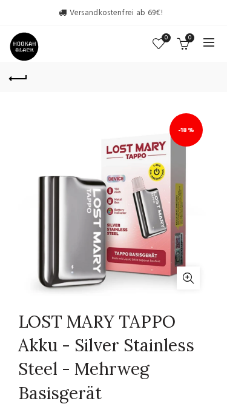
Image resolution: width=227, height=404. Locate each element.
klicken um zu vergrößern (188, 278)
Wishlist (166, 38)
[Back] (18, 77)
